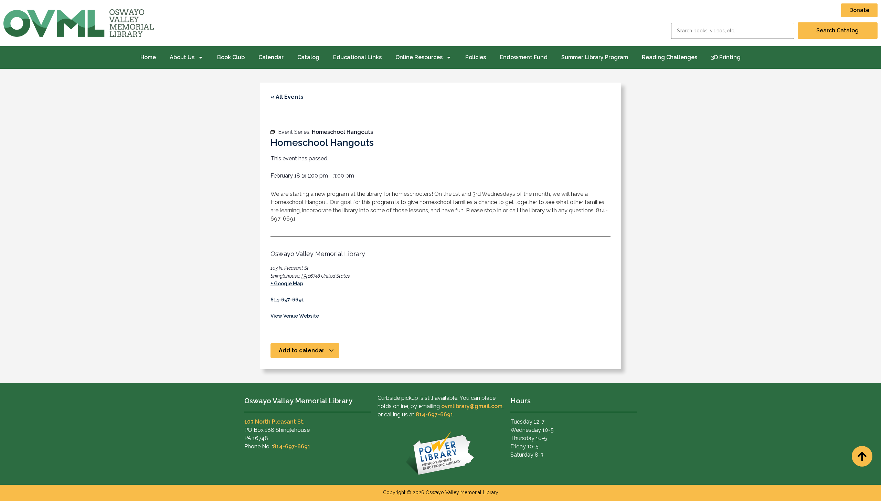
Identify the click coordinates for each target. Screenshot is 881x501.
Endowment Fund (524, 57)
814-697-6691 (287, 299)
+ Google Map (286, 283)
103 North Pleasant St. (274, 421)
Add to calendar (302, 350)
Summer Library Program (594, 57)
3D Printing (726, 57)
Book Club (231, 57)
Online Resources (419, 57)
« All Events (287, 97)
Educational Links (357, 57)
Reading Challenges (669, 57)
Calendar (271, 57)
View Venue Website (294, 316)
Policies (475, 57)
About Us (182, 57)
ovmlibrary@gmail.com (471, 406)
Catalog (308, 57)
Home (148, 57)
